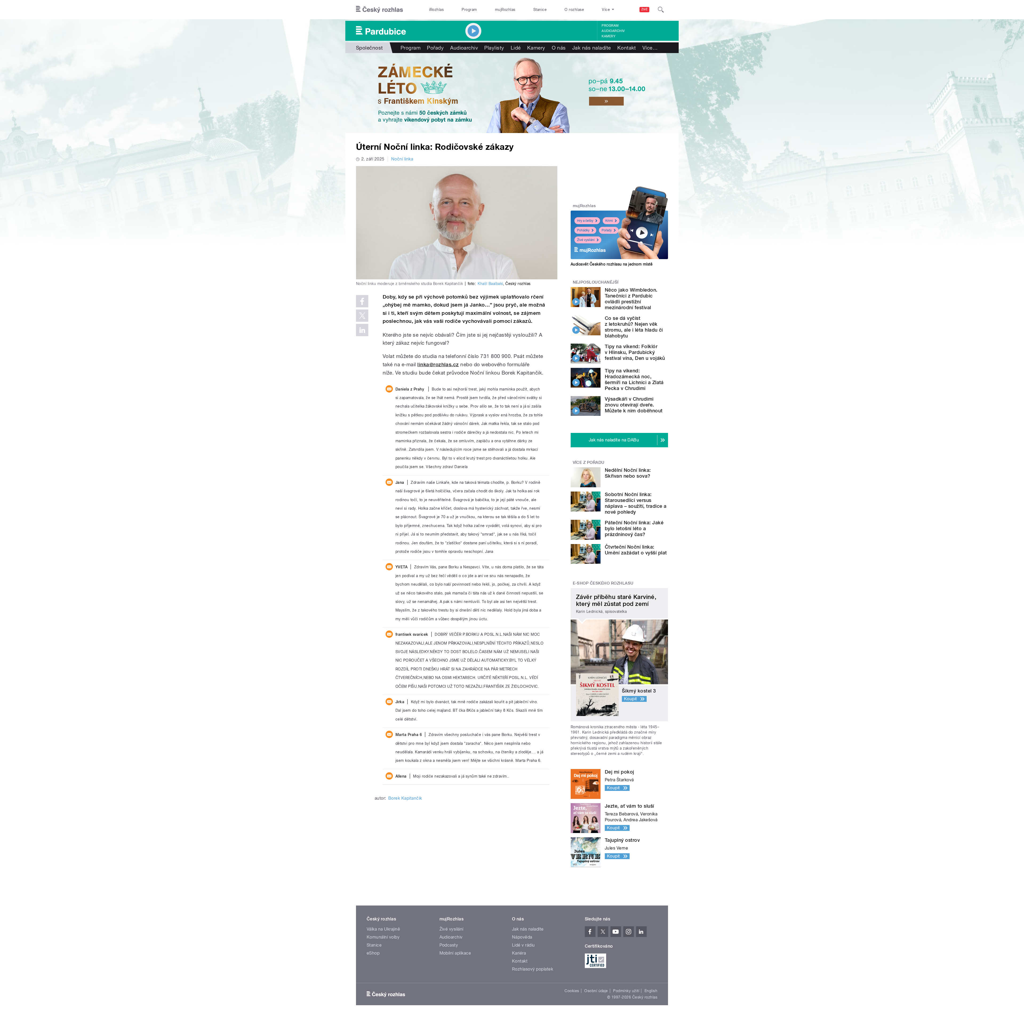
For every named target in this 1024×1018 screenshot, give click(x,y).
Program (469, 9)
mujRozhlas (505, 9)
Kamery (608, 36)
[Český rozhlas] (379, 9)
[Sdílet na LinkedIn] (362, 330)
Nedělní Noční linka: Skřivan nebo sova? (628, 473)
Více (650, 48)
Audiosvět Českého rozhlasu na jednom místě (612, 264)
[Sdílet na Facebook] (362, 301)
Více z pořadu (589, 462)
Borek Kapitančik (405, 798)
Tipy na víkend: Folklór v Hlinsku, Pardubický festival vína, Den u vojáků (635, 352)
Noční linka (402, 159)
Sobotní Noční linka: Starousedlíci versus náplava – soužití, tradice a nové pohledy (635, 503)
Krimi (609, 221)
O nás (559, 48)
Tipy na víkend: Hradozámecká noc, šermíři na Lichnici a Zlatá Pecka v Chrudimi (634, 379)
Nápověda (522, 937)
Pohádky (583, 230)
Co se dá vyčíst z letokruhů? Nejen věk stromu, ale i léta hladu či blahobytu (634, 327)
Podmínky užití (626, 991)
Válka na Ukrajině (383, 929)
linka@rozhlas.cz (438, 364)
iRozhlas (436, 9)
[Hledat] (661, 9)
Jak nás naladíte (591, 48)
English (651, 991)
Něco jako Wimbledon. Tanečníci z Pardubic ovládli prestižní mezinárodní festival (631, 298)
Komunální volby (383, 937)
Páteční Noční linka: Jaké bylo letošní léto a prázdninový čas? (634, 528)
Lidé (516, 48)
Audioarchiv (613, 31)
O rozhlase (574, 9)
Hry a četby (585, 221)
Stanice (540, 9)
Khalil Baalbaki (490, 283)
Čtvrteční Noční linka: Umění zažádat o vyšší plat (636, 550)
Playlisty (494, 48)
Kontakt (626, 48)
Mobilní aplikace (455, 953)
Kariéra (519, 953)
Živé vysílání (586, 240)
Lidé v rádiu (523, 945)
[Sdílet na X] (362, 315)
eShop (373, 953)
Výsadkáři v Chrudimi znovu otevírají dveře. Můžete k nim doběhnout (634, 404)
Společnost (369, 48)
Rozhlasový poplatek (532, 969)
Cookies (572, 991)
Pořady (435, 48)
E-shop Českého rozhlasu (603, 583)
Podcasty (448, 945)
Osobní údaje (596, 991)
